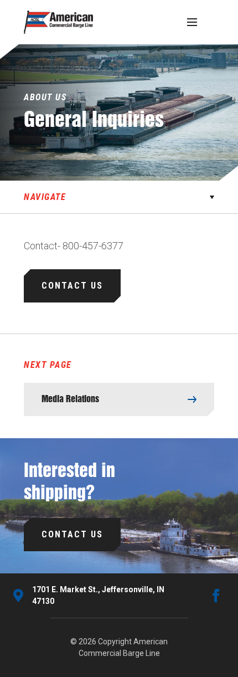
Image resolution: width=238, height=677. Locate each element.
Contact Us (72, 285)
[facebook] (216, 595)
